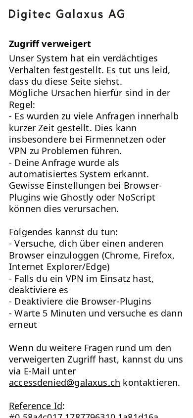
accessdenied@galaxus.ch (64, 382)
